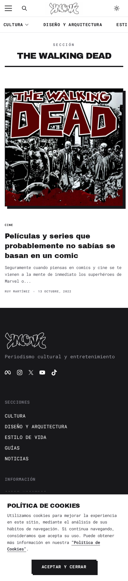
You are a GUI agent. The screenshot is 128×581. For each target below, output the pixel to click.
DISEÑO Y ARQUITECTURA (72, 24)
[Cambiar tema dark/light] (116, 8)
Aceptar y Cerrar (64, 566)
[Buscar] (24, 8)
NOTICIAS (17, 458)
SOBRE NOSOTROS (25, 493)
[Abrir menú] (11, 8)
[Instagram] (20, 372)
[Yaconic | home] (64, 340)
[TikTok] (54, 372)
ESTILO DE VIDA (25, 437)
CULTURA (13, 24)
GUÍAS (12, 448)
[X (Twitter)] (31, 372)
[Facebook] (8, 372)
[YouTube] (42, 372)
